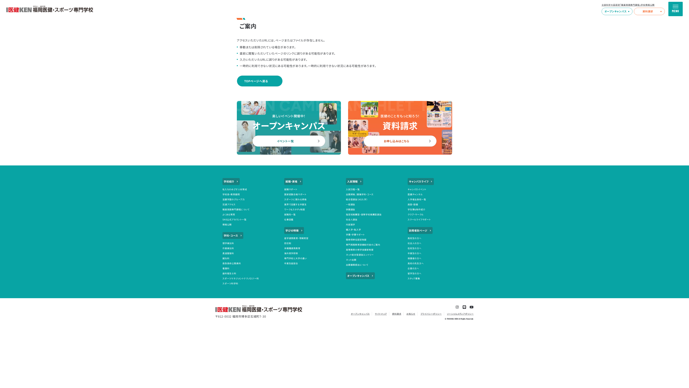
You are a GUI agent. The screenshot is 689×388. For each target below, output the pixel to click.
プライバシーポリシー (431, 313)
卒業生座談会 (291, 263)
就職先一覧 (290, 214)
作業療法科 (228, 248)
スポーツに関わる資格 (295, 199)
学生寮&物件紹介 (416, 209)
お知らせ (410, 313)
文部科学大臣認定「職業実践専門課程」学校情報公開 (628, 4)
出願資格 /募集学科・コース (360, 194)
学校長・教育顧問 (231, 194)
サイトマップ (381, 313)
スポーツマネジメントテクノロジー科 (240, 278)
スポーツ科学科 (230, 283)
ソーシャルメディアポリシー (460, 313)
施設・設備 (413, 204)
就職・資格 (291, 181)
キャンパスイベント (417, 189)
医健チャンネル (415, 194)
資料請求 (648, 11)
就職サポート (290, 189)
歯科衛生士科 (229, 273)
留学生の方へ (414, 273)
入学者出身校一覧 (417, 199)
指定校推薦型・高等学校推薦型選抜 (364, 214)
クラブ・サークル (415, 214)
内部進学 (350, 224)
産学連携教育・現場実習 (296, 238)
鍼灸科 (225, 258)
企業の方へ (413, 268)
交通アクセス (229, 204)
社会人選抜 (351, 219)
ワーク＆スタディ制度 (294, 209)
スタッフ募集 (414, 278)
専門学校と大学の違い (295, 258)
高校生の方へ (414, 238)
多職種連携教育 (292, 248)
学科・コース (231, 235)
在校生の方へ (414, 248)
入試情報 (352, 181)
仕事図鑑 (288, 219)
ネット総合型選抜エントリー (360, 254)
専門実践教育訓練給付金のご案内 (363, 244)
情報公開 (227, 224)
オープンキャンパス (615, 11)
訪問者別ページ (418, 230)
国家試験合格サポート (295, 194)
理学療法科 (228, 243)
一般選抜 (350, 204)
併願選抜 (350, 209)
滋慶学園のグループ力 (233, 199)
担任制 (287, 243)
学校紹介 (229, 181)
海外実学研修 (291, 253)
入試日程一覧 (353, 189)
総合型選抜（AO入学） (357, 199)
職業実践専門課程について (236, 209)
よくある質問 (228, 214)
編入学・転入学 (353, 229)
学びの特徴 (292, 230)
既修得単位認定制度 (356, 239)
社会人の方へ (414, 243)
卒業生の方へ (414, 253)
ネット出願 (351, 259)
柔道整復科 (228, 253)
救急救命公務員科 (231, 263)
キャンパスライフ (418, 181)
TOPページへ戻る (256, 81)
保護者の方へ (414, 258)
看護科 (225, 268)
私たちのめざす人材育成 (234, 189)
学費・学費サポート (355, 234)
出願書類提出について (357, 264)
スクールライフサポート (419, 219)
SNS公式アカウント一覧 (234, 219)
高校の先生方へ (416, 263)
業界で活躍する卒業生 (295, 204)
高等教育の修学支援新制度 (360, 249)
